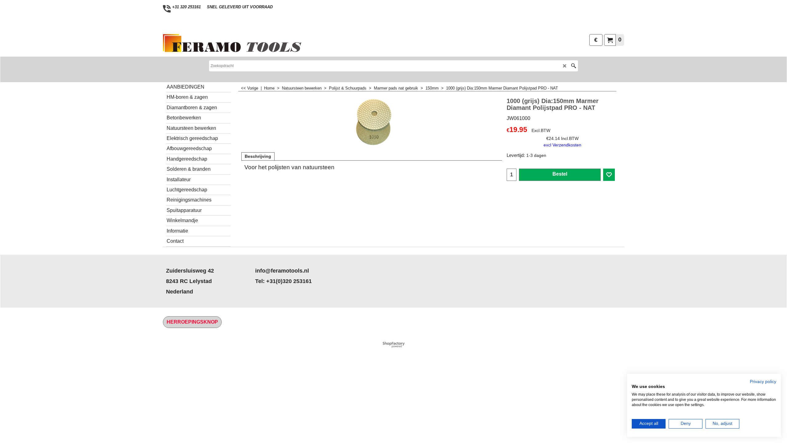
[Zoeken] (573, 65)
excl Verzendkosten (562, 144)
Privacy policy (763, 381)
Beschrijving (258, 156)
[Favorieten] (609, 175)
